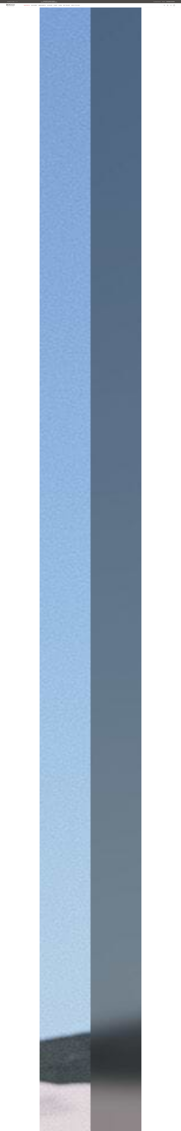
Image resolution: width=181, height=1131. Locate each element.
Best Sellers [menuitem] (66, 5)
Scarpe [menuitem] (55, 5)
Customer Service (170, 1)
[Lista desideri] (171, 5)
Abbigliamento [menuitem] (42, 5)
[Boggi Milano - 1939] (10, 5)
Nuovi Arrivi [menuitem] (34, 5)
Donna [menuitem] (60, 5)
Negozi (163, 1)
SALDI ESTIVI (27, 5)
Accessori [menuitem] (49, 5)
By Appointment (157, 1)
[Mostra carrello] (174, 5)
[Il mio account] (167, 5)
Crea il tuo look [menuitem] (75, 5)
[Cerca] (164, 5)
